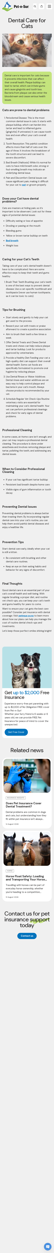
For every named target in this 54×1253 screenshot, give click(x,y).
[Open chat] (47, 1246)
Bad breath (12, 240)
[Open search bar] (35, 6)
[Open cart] (41, 6)
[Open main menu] (49, 6)
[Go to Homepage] (15, 6)
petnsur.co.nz (26, 615)
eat (24, 184)
